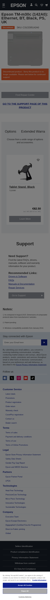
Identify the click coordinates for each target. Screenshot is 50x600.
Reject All (24, 591)
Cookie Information (39, 580)
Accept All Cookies (25, 585)
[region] (25, 585)
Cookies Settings (25, 597)
